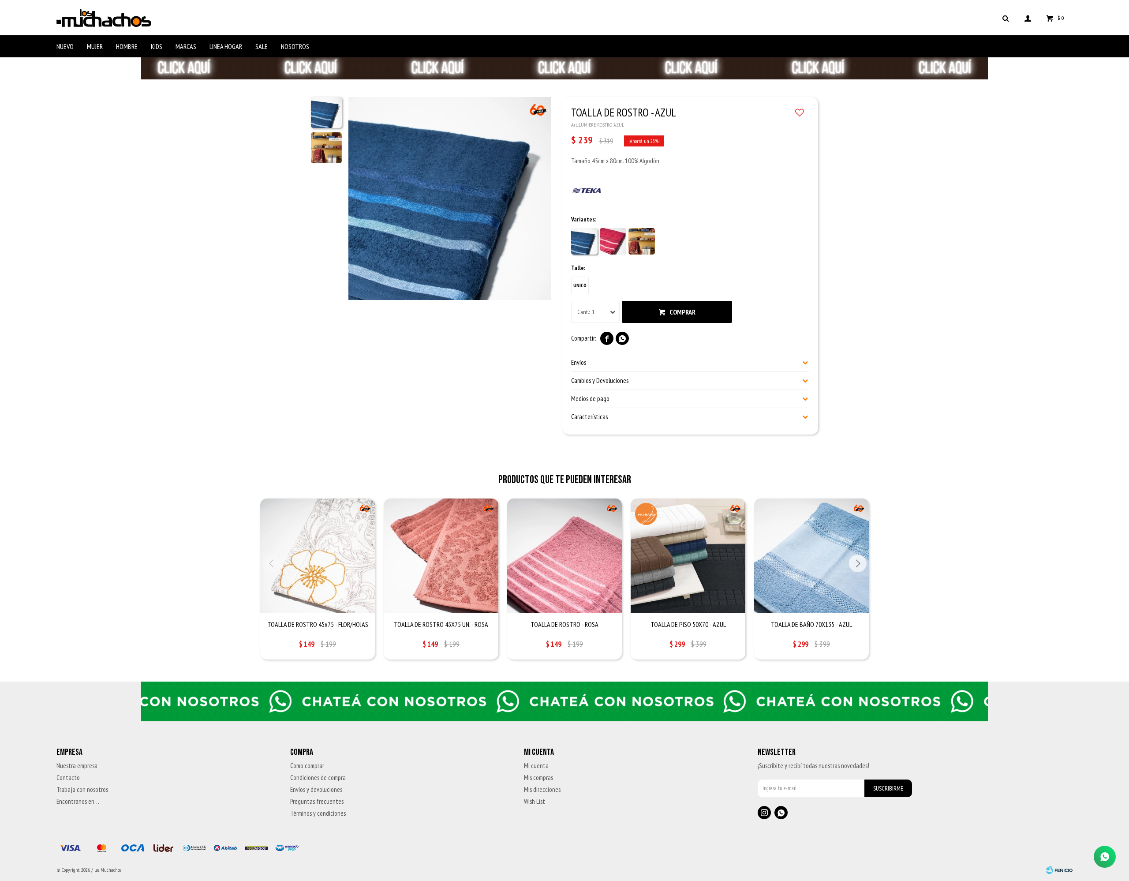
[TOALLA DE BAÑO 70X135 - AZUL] (811, 556)
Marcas (186, 46)
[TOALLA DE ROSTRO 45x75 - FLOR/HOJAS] (317, 556)
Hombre (127, 46)
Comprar (682, 311)
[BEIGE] (641, 241)
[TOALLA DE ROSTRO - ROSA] (564, 556)
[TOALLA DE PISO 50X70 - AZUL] (688, 556)
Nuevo (65, 46)
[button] (1005, 18)
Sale (261, 46)
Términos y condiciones (318, 813)
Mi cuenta (536, 765)
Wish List (534, 801)
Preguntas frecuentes (317, 801)
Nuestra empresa (76, 765)
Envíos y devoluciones (316, 789)
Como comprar (307, 765)
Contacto (68, 777)
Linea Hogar (225, 46)
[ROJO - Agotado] (613, 241)
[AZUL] (584, 241)
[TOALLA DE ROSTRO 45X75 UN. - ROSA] (441, 556)
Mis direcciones (542, 789)
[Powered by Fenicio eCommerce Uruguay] (1059, 870)
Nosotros (295, 46)
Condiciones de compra (318, 777)
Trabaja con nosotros (82, 789)
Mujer (95, 46)
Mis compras (538, 777)
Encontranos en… (77, 801)
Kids (156, 46)
